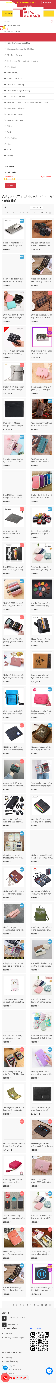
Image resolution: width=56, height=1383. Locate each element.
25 (46, 212)
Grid (8, 207)
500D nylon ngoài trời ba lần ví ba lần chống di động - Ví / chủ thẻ (13, 1110)
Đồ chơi (10, 156)
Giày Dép (8, 1357)
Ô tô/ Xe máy (12, 73)
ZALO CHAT (35, 1328)
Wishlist (48, 2)
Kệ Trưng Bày (10, 1365)
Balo (9, 150)
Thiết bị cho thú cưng (15, 84)
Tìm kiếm (10, 185)
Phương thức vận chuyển (14, 1337)
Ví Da (9, 126)
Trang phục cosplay (15, 114)
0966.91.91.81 (13, 1324)
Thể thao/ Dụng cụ (14, 55)
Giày (9, 144)
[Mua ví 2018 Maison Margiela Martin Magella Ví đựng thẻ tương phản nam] (14, 409)
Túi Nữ (10, 132)
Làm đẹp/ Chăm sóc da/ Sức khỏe (20, 49)
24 (42, 212)
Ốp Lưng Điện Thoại (15, 120)
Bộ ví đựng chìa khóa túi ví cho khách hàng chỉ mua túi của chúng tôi (41, 930)
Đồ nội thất (11, 67)
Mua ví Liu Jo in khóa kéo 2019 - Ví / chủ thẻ (41, 352)
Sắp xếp (35, 207)
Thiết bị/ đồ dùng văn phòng (18, 90)
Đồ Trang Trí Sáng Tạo (16, 108)
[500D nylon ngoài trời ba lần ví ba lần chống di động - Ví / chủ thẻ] (14, 1093)
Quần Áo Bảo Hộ (11, 1361)
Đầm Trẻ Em (12, 138)
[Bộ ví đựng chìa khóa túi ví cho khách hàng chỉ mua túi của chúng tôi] (42, 913)
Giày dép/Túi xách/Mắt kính (18, 43)
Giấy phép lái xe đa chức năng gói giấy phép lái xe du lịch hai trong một (13, 966)
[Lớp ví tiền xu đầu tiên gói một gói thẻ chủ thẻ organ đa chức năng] (14, 625)
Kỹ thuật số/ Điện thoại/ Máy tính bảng (22, 61)
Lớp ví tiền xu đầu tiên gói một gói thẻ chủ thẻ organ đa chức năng (13, 641)
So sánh (30, 6)
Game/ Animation (14, 79)
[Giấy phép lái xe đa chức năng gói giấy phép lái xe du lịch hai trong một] (14, 949)
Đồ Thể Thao (10, 1373)
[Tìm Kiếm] (52, 21)
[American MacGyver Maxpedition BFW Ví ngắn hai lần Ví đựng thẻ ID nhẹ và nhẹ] (14, 517)
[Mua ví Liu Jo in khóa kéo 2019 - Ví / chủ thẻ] (42, 337)
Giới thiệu (8, 1333)
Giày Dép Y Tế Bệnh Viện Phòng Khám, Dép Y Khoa (27, 102)
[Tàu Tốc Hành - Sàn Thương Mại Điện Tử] (28, 12)
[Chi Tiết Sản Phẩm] (9, 220)
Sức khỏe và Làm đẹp (16, 96)
